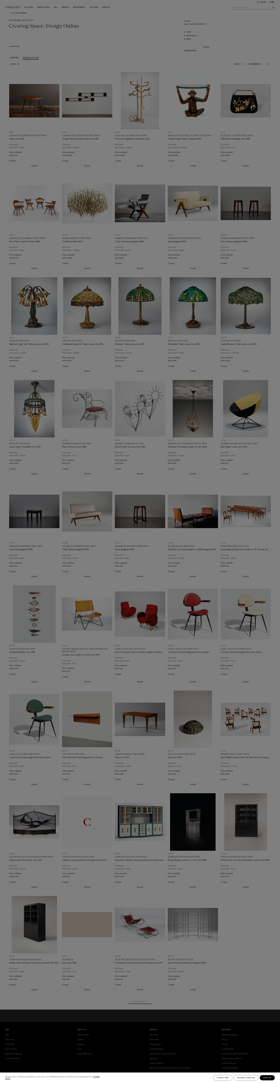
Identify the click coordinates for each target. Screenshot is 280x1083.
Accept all (267, 1078)
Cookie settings (223, 1078)
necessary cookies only (246, 1078)
